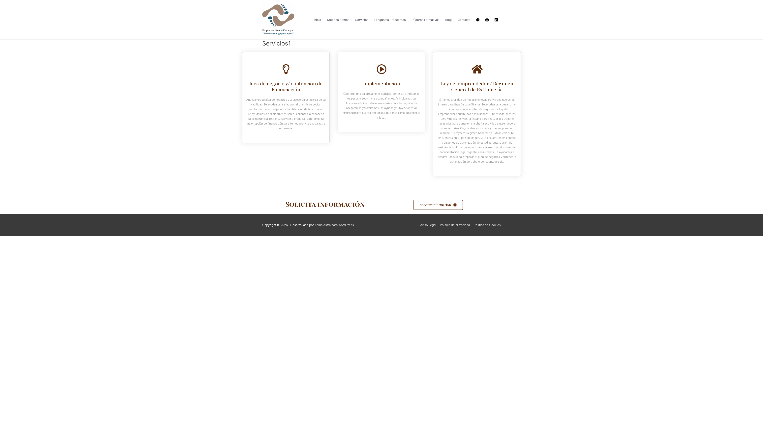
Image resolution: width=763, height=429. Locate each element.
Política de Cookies (487, 225)
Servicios (361, 20)
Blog (448, 20)
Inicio (317, 20)
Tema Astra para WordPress (334, 225)
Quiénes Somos (338, 20)
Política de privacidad (455, 225)
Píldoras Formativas (425, 20)
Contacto (464, 20)
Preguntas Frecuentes (390, 20)
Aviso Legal (428, 225)
